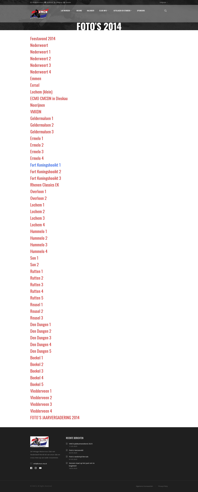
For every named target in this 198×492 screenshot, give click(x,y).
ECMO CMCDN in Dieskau (49, 98)
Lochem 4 (37, 224)
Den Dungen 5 (40, 351)
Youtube (68, 2)
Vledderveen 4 (41, 411)
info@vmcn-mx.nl (38, 2)
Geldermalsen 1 (41, 118)
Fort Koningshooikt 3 (45, 178)
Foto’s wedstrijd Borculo (78, 456)
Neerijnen (37, 105)
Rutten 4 (36, 291)
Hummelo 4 (38, 251)
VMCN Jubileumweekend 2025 (81, 444)
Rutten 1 (36, 271)
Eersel (34, 85)
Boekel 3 (36, 371)
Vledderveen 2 (41, 397)
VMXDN (35, 111)
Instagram (59, 2)
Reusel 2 (36, 311)
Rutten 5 (36, 298)
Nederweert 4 (40, 72)
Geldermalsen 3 (42, 131)
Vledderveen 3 (41, 404)
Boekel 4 (36, 377)
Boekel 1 (36, 357)
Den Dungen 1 (40, 324)
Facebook (50, 2)
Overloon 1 (38, 191)
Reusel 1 (36, 304)
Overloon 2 (38, 198)
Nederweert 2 (40, 58)
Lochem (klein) (41, 92)
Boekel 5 (36, 384)
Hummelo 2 (38, 238)
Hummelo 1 (38, 231)
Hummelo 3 (38, 244)
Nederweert (39, 45)
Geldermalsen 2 (42, 125)
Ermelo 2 (37, 145)
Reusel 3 (36, 318)
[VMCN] (39, 13)
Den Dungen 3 (40, 337)
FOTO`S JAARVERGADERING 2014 (55, 417)
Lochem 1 (37, 205)
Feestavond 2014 (42, 38)
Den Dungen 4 (40, 344)
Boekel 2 (36, 364)
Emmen (35, 78)
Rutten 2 (36, 278)
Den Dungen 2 (40, 331)
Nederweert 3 (40, 65)
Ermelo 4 (37, 158)
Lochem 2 (37, 211)
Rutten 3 (36, 284)
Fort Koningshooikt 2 (45, 171)
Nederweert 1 (40, 52)
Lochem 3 (37, 218)
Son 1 (34, 258)
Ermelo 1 (36, 138)
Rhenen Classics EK (44, 185)
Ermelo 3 (36, 151)
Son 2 (34, 264)
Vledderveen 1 (40, 391)
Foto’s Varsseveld (76, 450)
